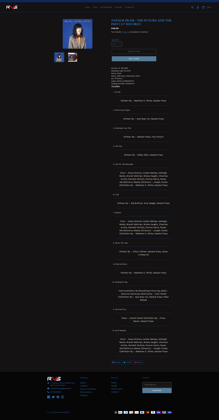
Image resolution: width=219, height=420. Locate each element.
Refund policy (86, 392)
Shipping (125, 32)
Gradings (83, 386)
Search (83, 383)
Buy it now (134, 59)
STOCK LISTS (116, 389)
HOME (113, 383)
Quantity (115, 40)
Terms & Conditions (88, 389)
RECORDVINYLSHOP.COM (61, 412)
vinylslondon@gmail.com (61, 388)
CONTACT (115, 392)
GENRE (114, 386)
